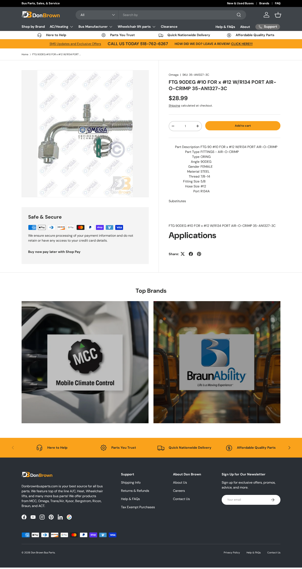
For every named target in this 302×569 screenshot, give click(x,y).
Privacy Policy (232, 552)
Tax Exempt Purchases (138, 507)
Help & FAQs (225, 27)
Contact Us (181, 499)
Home (25, 54)
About (245, 27)
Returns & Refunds (135, 491)
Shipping (174, 105)
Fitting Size (191, 181)
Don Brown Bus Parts (43, 552)
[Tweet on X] (183, 254)
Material (193, 171)
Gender (193, 166)
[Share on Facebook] (191, 254)
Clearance (169, 26)
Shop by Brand (33, 26)
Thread (194, 176)
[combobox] (161, 15)
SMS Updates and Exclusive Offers (75, 44)
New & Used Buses (240, 3)
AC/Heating (59, 26)
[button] (277, 14)
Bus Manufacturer (93, 26)
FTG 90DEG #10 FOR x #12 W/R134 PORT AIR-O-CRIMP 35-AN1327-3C (57, 54)
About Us (180, 482)
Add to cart (243, 125)
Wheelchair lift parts (134, 26)
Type (195, 156)
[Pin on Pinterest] (199, 254)
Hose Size (192, 186)
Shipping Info (131, 482)
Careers (179, 491)
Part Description (187, 147)
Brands (264, 3)
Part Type (192, 151)
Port (196, 191)
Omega (174, 75)
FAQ (277, 3)
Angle (195, 161)
